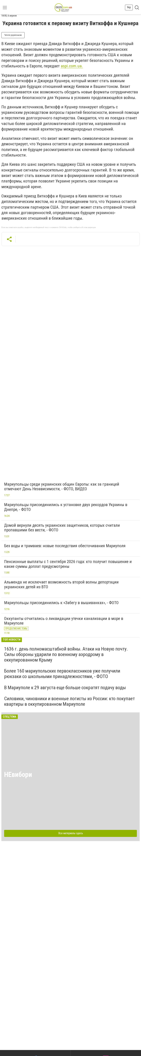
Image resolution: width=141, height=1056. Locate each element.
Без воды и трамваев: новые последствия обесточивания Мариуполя (65, 545)
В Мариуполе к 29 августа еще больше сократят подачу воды (65, 687)
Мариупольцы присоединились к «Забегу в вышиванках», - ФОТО (61, 602)
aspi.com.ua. (72, 66)
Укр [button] (129, 7)
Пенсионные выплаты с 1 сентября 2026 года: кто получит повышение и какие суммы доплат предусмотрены (68, 564)
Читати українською (13, 35)
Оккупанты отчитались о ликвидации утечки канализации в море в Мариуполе (63, 621)
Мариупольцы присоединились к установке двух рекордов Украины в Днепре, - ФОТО (65, 507)
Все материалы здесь (70, 833)
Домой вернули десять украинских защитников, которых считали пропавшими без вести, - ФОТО (62, 528)
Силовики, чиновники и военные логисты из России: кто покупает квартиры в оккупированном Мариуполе (69, 701)
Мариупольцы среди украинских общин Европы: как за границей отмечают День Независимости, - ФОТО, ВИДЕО (61, 486)
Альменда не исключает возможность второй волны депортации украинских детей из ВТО (61, 584)
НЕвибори (18, 775)
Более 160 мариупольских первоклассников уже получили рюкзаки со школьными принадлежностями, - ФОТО (62, 673)
